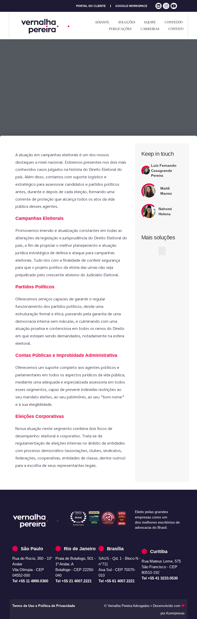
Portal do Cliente (91, 5)
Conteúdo (174, 22)
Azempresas (175, 613)
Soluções (126, 22)
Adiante (102, 22)
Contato (175, 29)
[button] (162, 251)
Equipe (150, 22)
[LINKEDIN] (158, 6)
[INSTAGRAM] (166, 6)
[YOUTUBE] (174, 6)
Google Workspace (131, 5)
